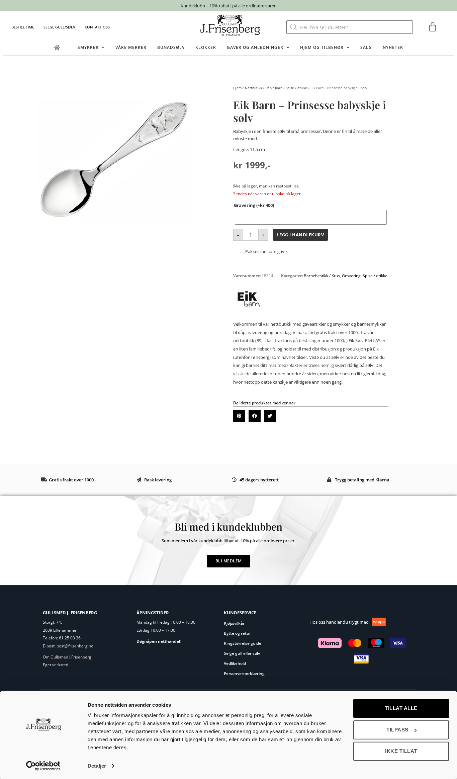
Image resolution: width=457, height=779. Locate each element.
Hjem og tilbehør (322, 47)
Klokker (205, 47)
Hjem (237, 87)
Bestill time (22, 26)
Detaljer (97, 766)
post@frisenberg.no (75, 646)
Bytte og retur (237, 633)
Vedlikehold (235, 663)
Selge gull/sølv (59, 26)
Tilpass (397, 729)
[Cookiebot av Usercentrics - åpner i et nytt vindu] (43, 766)
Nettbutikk (253, 87)
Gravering (254, 205)
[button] (239, 416)
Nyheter (393, 47)
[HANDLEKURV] (433, 27)
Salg (366, 47)
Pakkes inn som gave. (266, 251)
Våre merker (131, 47)
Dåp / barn (273, 87)
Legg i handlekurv (300, 235)
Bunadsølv (171, 47)
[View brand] (248, 313)
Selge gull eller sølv (242, 653)
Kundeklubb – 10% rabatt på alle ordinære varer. (229, 6)
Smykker (88, 47)
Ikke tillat (401, 751)
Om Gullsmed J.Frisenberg (67, 657)
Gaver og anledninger (255, 47)
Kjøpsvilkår (234, 623)
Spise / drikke (296, 87)
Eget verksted (55, 665)
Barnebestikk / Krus (322, 276)
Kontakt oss (97, 26)
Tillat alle (401, 708)
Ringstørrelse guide (242, 643)
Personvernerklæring (244, 673)
